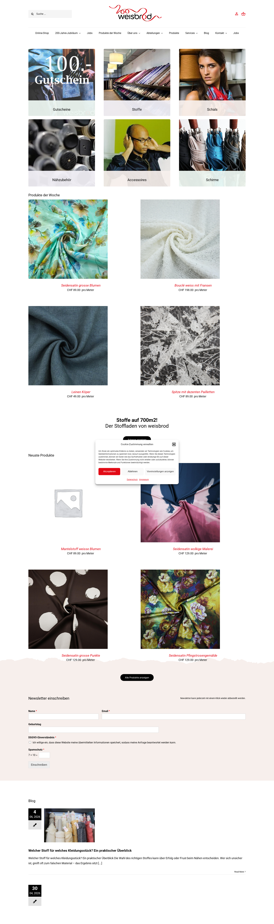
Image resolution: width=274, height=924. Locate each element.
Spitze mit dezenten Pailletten (193, 392)
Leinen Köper (81, 392)
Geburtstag (34, 724)
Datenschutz (132, 479)
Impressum (144, 479)
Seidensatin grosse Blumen (81, 285)
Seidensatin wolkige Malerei (193, 549)
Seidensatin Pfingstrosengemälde (193, 655)
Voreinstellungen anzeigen (160, 471)
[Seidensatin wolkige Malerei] (180, 465)
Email (106, 711)
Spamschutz (36, 749)
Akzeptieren (109, 471)
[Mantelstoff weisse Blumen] (68, 465)
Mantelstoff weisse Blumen (81, 549)
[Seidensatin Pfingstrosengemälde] (180, 572)
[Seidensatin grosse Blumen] (68, 202)
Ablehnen (132, 471)
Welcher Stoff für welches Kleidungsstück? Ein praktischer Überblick (80, 850)
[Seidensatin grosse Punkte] (68, 572)
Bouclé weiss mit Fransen (193, 285)
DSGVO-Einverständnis (42, 737)
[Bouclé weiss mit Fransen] (180, 202)
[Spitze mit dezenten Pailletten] (180, 308)
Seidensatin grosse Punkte (81, 655)
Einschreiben (39, 764)
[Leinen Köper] (68, 308)
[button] (174, 444)
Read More (239, 872)
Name (32, 711)
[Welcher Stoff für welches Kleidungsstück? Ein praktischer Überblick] (69, 825)
